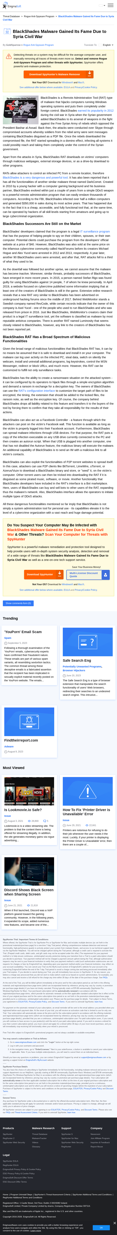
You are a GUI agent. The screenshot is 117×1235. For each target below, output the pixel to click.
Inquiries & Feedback (100, 1142)
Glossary (36, 1146)
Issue (7, 816)
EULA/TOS (23, 1002)
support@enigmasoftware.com (93, 1057)
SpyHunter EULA (10, 1161)
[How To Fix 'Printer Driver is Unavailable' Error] (88, 791)
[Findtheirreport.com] (29, 721)
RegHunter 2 (8, 1138)
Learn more (35, 1230)
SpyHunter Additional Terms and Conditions (92, 1194)
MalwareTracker (39, 1138)
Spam (7, 638)
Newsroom (95, 1134)
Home (6, 1194)
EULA (67, 87)
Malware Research (43, 1128)
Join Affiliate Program (100, 1138)
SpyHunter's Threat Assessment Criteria (52, 1194)
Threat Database (11, 16)
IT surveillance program (95, 231)
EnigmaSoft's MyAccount (36, 1060)
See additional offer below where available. (41, 87)
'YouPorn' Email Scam (23, 632)
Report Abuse (97, 1146)
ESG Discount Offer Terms (15, 1182)
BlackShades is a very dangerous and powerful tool (35, 177)
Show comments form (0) (18, 603)
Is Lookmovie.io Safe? (23, 810)
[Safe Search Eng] (88, 642)
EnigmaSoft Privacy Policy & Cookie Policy (22, 1169)
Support (66, 1128)
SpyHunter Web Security (14, 1142)
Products (8, 1128)
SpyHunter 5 (67, 1134)
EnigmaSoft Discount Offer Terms (18, 1177)
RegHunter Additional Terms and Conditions (22, 1197)
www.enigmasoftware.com (26, 1042)
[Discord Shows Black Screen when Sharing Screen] (29, 871)
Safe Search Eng (77, 660)
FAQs (105, 978)
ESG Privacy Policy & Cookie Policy (19, 1173)
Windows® (67, 82)
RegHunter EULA (10, 1165)
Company (96, 1128)
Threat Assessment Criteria (26, 1113)
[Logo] (12, 5)
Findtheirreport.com (21, 740)
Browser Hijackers (74, 670)
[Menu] (110, 6)
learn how (98, 1002)
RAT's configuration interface (37, 390)
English (104, 5)
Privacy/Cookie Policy (86, 87)
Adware (9, 746)
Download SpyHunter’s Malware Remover (54, 74)
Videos (35, 1142)
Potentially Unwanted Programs (82, 666)
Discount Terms (58, 1002)
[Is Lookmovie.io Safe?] (29, 791)
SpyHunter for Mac (69, 1138)
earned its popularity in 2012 (96, 110)
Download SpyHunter (40, 574)
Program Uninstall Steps (21, 1194)
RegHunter (66, 1146)
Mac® (81, 82)
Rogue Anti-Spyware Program (39, 16)
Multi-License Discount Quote (84, 575)
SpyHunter (7, 1134)
